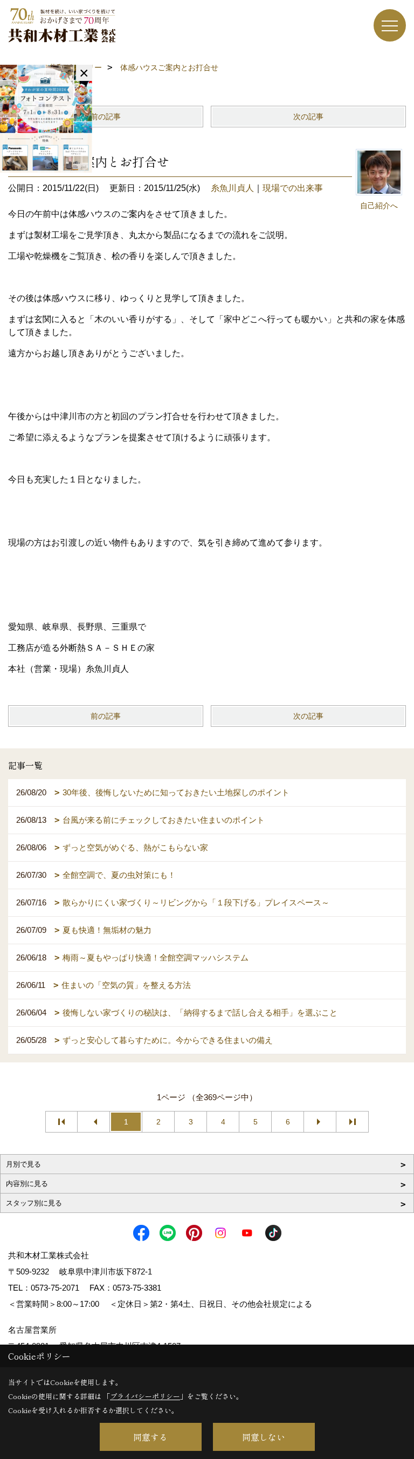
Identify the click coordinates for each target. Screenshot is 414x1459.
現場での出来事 (293, 188)
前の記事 (106, 116)
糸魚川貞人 (232, 188)
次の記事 (308, 116)
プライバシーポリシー (145, 1396)
